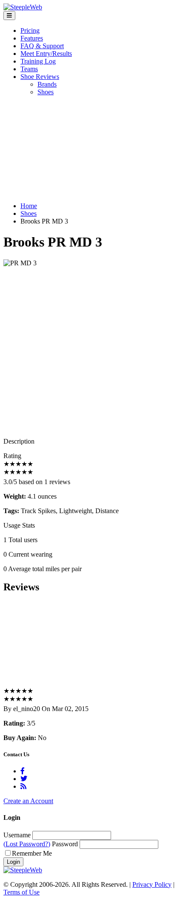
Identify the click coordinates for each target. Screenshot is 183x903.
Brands (47, 84)
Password (65, 844)
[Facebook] (22, 771)
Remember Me (32, 853)
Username (17, 835)
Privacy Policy (152, 884)
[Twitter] (23, 778)
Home (28, 205)
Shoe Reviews (39, 76)
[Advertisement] (91, 149)
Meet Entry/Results (46, 53)
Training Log (38, 61)
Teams (29, 69)
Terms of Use (21, 892)
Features (31, 38)
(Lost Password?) (26, 844)
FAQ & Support (42, 45)
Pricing (30, 30)
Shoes (45, 92)
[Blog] (23, 786)
